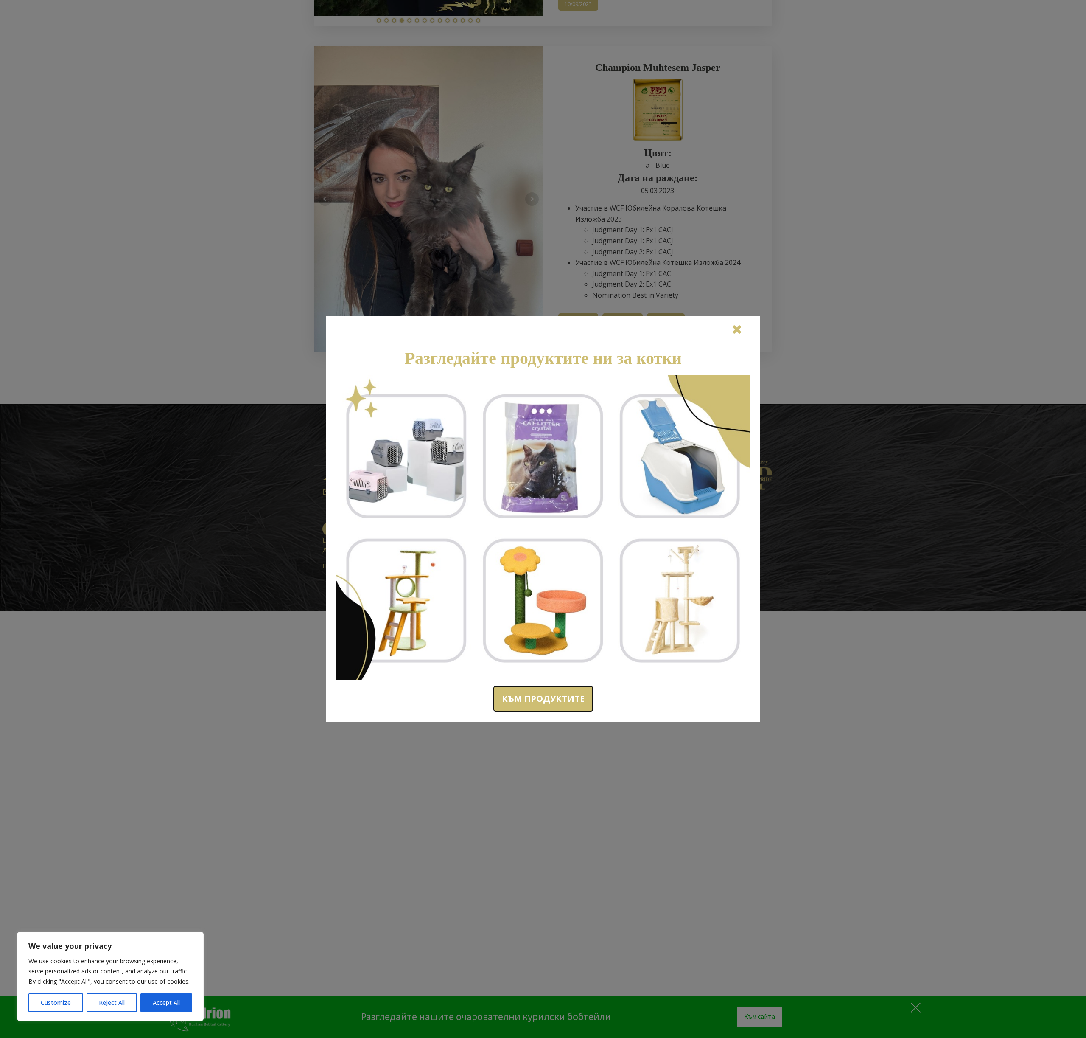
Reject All (112, 1003)
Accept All (166, 1003)
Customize (56, 1003)
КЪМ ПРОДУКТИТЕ (543, 698)
